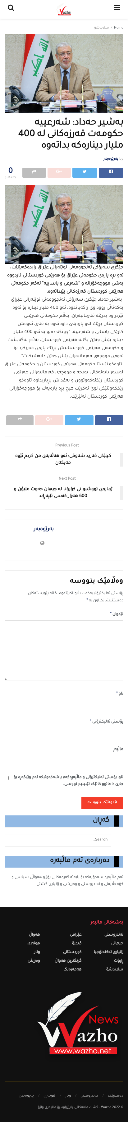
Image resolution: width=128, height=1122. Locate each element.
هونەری (33, 944)
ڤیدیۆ (77, 944)
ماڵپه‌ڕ (118, 749)
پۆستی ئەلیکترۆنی (106, 721)
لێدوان (116, 614)
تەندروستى (113, 935)
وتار (37, 952)
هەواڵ (34, 935)
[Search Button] (117, 840)
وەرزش (34, 961)
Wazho (106, 1108)
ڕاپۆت (118, 961)
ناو (119, 693)
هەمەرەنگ (72, 970)
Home (118, 28)
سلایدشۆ (101, 28)
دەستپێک (115, 1096)
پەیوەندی (26, 1096)
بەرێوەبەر (110, 159)
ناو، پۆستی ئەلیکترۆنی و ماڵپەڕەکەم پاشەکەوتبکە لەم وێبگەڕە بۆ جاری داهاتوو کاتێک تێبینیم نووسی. (68, 781)
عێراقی (76, 935)
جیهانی (117, 944)
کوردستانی (72, 952)
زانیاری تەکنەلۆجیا (108, 952)
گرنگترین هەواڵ (68, 961)
